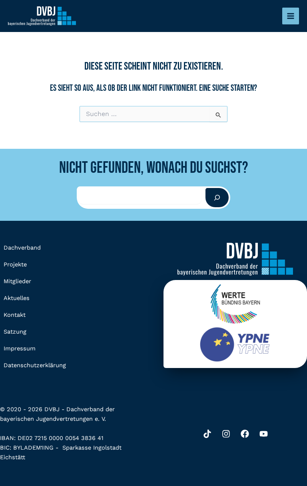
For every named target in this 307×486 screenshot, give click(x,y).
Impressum (20, 348)
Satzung (15, 331)
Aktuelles (17, 298)
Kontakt (15, 314)
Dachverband (22, 247)
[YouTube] (263, 434)
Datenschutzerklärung (35, 365)
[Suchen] (217, 197)
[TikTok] (207, 434)
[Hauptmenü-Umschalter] (290, 16)
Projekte (15, 264)
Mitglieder (17, 281)
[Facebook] (245, 434)
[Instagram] (226, 434)
